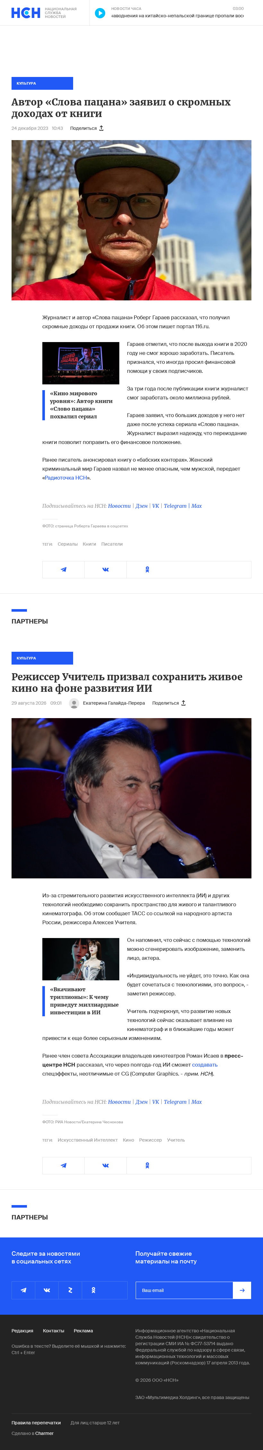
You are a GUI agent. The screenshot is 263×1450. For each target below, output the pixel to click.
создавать (205, 1064)
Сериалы (68, 544)
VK (155, 506)
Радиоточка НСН (66, 477)
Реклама (83, 1331)
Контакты (53, 1331)
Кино (128, 1140)
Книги (89, 544)
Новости (119, 506)
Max (196, 506)
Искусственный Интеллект (88, 1140)
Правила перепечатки (36, 1423)
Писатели (112, 544)
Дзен (142, 506)
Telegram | (177, 506)
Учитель (176, 1140)
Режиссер (150, 1140)
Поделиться (83, 128)
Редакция (22, 1331)
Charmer (44, 1433)
